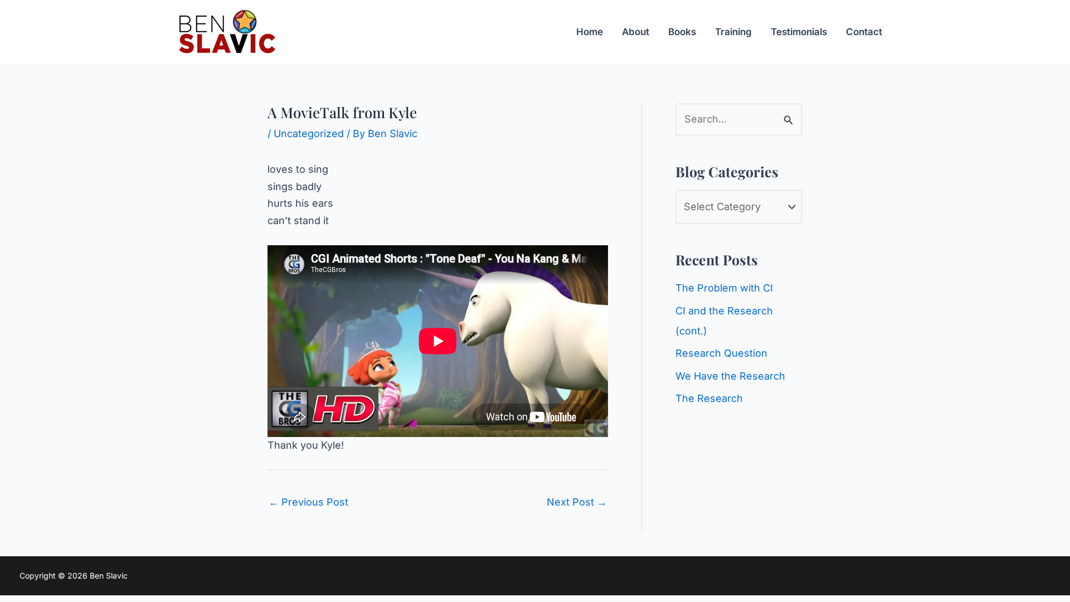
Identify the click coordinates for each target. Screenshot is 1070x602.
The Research (709, 398)
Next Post (577, 502)
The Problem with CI (724, 288)
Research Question (721, 353)
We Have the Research (730, 376)
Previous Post (308, 502)
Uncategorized (309, 133)
